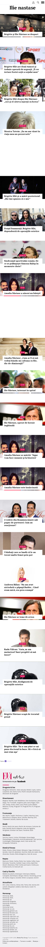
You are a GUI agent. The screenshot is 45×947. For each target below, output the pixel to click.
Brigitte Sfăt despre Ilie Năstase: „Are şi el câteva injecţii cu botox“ (21, 100)
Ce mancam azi (17, 867)
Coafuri (26, 816)
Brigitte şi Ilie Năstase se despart (21, 34)
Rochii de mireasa (25, 826)
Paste (11, 861)
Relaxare (25, 850)
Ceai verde (29, 841)
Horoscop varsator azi (10, 922)
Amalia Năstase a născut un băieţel (22, 293)
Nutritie (24, 852)
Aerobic (5, 852)
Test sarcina (37, 839)
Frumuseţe (7, 813)
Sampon (14, 817)
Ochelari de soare (16, 830)
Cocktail (18, 863)
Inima (16, 837)
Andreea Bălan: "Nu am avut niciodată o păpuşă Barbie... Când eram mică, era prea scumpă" (21, 587)
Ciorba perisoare (25, 865)
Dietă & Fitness (9, 848)
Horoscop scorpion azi (10, 918)
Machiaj (32, 816)
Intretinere (36, 850)
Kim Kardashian (31, 801)
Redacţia (35, 941)
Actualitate (22, 61)
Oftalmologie (15, 841)
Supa (38, 861)
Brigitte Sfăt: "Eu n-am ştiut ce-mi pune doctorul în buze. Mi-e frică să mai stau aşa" (22, 749)
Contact (5, 943)
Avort (22, 841)
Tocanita (12, 863)
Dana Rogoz (31, 803)
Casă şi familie (9, 871)
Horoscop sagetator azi (11, 920)
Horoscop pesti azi (9, 924)
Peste (21, 861)
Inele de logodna (29, 828)
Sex (11, 792)
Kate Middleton (19, 801)
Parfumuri (19, 816)
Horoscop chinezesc (10, 903)
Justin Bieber (32, 805)
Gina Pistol (24, 805)
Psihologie (22, 837)
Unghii (12, 816)
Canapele (6, 876)
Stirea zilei (20, 885)
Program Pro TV (28, 806)
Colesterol (15, 839)
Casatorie (6, 792)
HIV (34, 841)
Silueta (12, 854)
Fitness (9, 850)
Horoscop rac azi (8, 909)
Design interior (23, 876)
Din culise (6, 885)
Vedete (22, 29)
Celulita (24, 817)
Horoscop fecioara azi (10, 913)
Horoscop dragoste (9, 901)
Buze (19, 817)
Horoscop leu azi (8, 926)
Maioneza (11, 865)
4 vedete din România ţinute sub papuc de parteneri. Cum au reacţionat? (21, 522)
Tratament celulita (9, 819)
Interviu (13, 885)
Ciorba (16, 861)
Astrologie (6, 905)
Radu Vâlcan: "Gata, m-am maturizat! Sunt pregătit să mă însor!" (20, 652)
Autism (36, 878)
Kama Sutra (17, 792)
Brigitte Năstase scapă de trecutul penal (21, 715)
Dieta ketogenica (21, 854)
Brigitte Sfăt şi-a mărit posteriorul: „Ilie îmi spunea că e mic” (22, 197)
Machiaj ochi (32, 817)
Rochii (8, 816)
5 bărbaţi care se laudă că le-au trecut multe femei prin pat (20, 553)
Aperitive (34, 863)
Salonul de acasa (22, 819)
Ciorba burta (7, 867)
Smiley (8, 805)
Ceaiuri (11, 837)
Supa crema (26, 863)
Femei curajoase (27, 878)
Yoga (30, 850)
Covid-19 (32, 887)
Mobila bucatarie (9, 874)
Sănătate (6, 835)
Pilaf (16, 865)
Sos (24, 861)
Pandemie (6, 889)
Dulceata (6, 863)
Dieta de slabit (33, 852)
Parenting (33, 876)
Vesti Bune (25, 887)
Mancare (6, 861)
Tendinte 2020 (28, 830)
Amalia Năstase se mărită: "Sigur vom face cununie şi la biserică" (21, 456)
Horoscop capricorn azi (11, 916)
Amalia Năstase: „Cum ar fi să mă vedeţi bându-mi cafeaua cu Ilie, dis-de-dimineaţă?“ (21, 361)
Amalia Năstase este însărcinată (21, 487)
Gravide (18, 878)
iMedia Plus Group (22, 938)
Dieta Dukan (16, 850)
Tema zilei (27, 885)
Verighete (6, 830)
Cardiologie (7, 841)
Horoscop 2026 (8, 896)
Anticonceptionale (26, 839)
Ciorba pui (35, 865)
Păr (4, 816)
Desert (5, 865)
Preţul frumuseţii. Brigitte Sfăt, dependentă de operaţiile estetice (21, 230)
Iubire (38, 790)
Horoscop (6, 893)
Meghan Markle (8, 801)
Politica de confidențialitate (10, 941)
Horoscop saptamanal (10, 931)
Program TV (18, 806)
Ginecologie (30, 837)
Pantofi (8, 828)
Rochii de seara (13, 826)
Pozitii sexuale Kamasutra (31, 792)
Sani (36, 816)
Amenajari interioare (22, 874)
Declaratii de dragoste (10, 794)
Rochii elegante (17, 828)
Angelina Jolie (22, 803)
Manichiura (7, 817)
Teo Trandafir (11, 803)
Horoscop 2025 (8, 898)
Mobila (32, 874)
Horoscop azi (7, 900)
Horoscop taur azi (9, 915)
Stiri (22, 288)
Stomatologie (7, 839)
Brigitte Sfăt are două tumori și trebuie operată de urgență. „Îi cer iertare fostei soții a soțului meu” (21, 69)
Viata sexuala (21, 790)
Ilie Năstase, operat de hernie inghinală (19, 424)
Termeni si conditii (25, 941)
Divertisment (8, 798)
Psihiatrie (13, 843)
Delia (17, 805)
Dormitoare (14, 876)
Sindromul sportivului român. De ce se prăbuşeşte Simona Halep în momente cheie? (21, 263)
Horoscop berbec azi (10, 930)
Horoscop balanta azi (10, 928)
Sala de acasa (32, 854)
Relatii (29, 790)
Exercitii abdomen (15, 852)
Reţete (5, 859)
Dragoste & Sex (9, 787)
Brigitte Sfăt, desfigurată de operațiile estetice (18, 683)
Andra (13, 805)
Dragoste (6, 790)
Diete (4, 850)
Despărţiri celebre (14, 887)
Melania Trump (8, 806)
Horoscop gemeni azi (10, 911)
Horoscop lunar (8, 907)
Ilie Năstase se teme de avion (19, 617)
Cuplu (34, 790)
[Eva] (6, 2)
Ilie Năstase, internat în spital (19, 390)
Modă (5, 824)
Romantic (13, 790)
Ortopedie (6, 843)
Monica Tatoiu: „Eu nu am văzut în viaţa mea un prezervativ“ (22, 132)
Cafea (33, 861)
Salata (28, 861)
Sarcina (5, 837)
